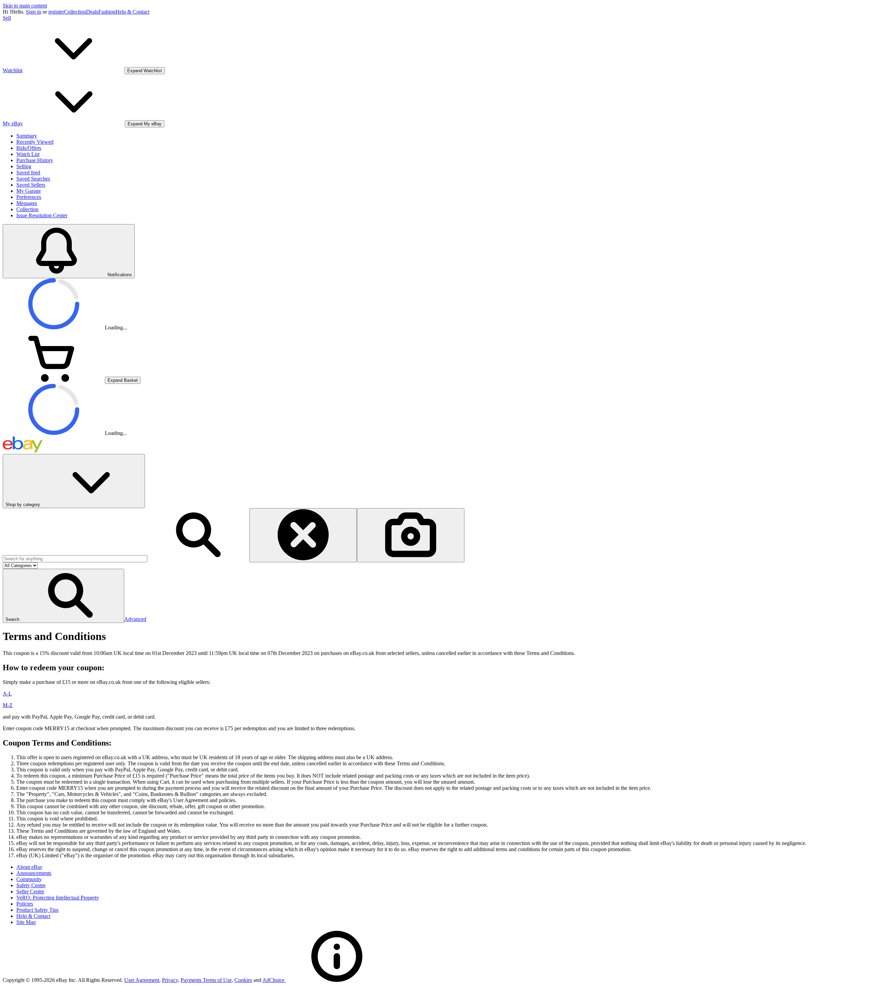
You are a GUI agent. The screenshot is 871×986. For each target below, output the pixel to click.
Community (29, 879)
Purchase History (34, 160)
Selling (23, 166)
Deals (92, 12)
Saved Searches (33, 179)
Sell (7, 18)
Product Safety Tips (37, 910)
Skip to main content (25, 6)
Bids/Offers (28, 148)
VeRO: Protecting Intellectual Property (57, 898)
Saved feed (28, 172)
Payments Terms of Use (206, 980)
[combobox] (75, 558)
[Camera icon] (410, 535)
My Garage (28, 191)
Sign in (33, 12)
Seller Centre (30, 891)
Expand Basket (123, 380)
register (56, 12)
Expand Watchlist (144, 70)
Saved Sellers (30, 185)
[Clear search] (303, 535)
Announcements (33, 873)
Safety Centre (31, 885)
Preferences (28, 197)
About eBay (29, 867)
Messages (26, 203)
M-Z (8, 705)
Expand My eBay (145, 123)
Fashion (106, 12)
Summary (26, 136)
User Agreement (141, 980)
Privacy (170, 980)
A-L (7, 694)
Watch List (27, 154)
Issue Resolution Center (41, 215)
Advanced (135, 619)
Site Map (26, 922)
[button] (63, 596)
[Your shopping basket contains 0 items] (54, 380)
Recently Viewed (34, 142)
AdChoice (274, 980)
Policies (24, 904)
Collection (75, 12)
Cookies (243, 980)
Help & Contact (132, 12)
